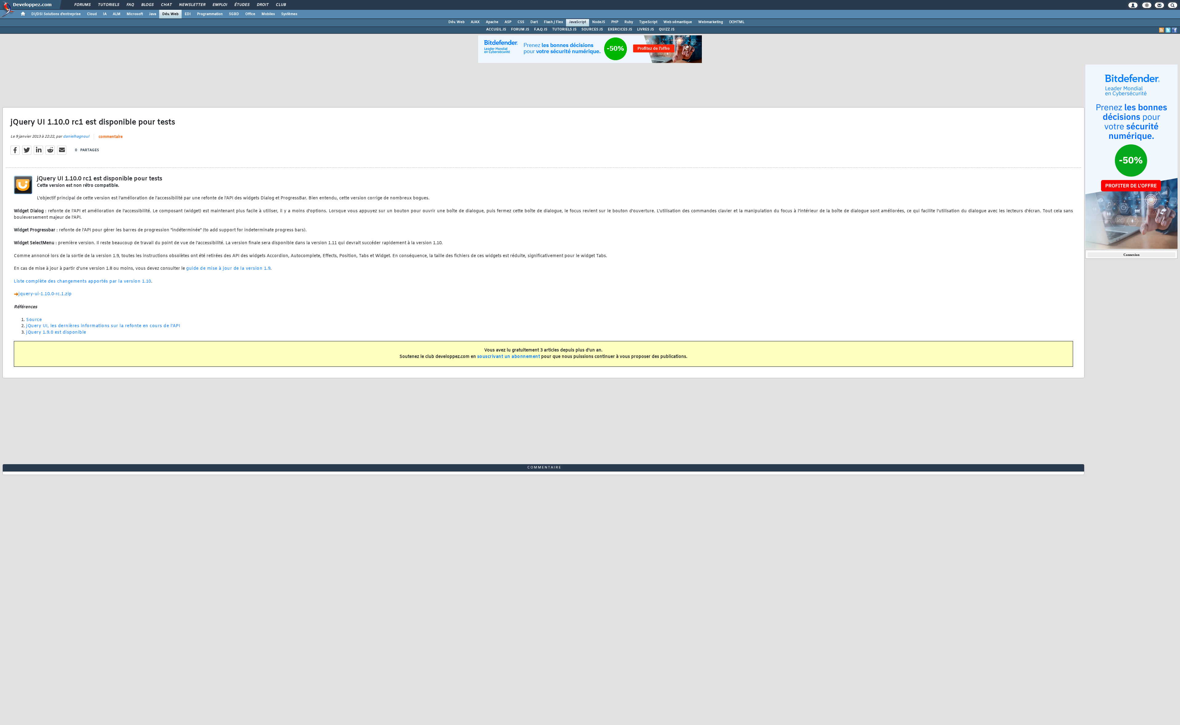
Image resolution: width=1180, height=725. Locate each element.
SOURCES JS (592, 29)
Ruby (628, 22)
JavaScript (577, 22)
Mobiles (268, 14)
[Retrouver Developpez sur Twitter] (1168, 30)
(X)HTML (736, 22)
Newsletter (192, 4)
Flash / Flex (553, 22)
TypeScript (648, 22)
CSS (520, 22)
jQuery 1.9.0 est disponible (56, 332)
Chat (166, 4)
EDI (188, 14)
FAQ (130, 4)
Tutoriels (108, 4)
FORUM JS (520, 29)
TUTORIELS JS (564, 29)
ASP (508, 22)
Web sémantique (677, 22)
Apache (492, 22)
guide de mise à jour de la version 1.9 (228, 269)
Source (34, 320)
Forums (82, 4)
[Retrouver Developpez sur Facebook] (1174, 30)
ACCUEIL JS (496, 29)
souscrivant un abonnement (508, 357)
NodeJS (598, 22)
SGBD (234, 14)
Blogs (147, 4)
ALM (116, 14)
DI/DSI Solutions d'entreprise (56, 14)
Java (152, 14)
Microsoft (135, 14)
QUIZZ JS (667, 29)
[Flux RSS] (1161, 30)
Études (242, 4)
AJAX (475, 22)
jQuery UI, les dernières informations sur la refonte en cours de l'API (103, 326)
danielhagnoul (76, 136)
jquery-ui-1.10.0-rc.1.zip (45, 294)
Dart (534, 22)
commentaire (111, 137)
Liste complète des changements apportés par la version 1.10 (82, 281)
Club (280, 4)
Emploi (219, 4)
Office (250, 14)
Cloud (92, 14)
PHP (614, 22)
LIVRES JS (645, 29)
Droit (262, 4)
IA (105, 14)
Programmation (210, 14)
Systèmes (289, 14)
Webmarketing (710, 22)
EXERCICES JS (620, 29)
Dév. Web (170, 14)
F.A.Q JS (540, 29)
